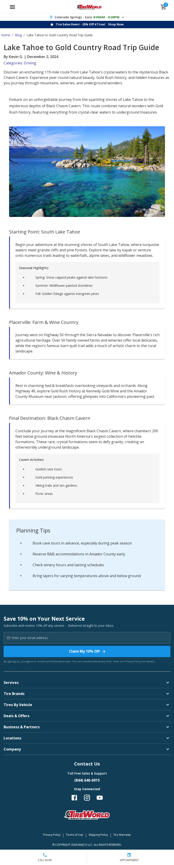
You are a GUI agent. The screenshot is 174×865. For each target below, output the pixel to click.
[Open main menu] (12, 7)
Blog (18, 35)
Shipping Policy (98, 835)
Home (5, 35)
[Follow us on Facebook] (74, 797)
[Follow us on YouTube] (99, 797)
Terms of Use (74, 835)
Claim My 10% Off (84, 651)
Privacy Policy (133, 661)
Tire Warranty (122, 835)
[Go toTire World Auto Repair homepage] (89, 7)
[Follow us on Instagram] (87, 797)
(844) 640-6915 (87, 780)
